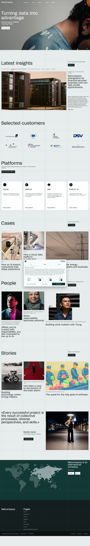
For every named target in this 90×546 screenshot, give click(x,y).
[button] (26, 2)
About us (25, 511)
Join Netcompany (28, 439)
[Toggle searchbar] (87, 2)
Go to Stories (72, 355)
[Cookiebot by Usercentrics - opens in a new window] (61, 261)
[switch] (39, 280)
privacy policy (56, 274)
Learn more (70, 109)
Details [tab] (45, 264)
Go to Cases (71, 225)
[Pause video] (87, 49)
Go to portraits (72, 285)
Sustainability (26, 524)
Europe (70, 473)
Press (25, 521)
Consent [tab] (30, 264)
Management (26, 514)
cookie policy (27, 274)
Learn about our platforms (8, 171)
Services (25, 526)
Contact (25, 516)
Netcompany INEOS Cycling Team (31, 529)
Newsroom (71, 65)
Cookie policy (79, 533)
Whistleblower (85, 533)
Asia (77, 473)
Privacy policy (73, 533)
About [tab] (59, 264)
